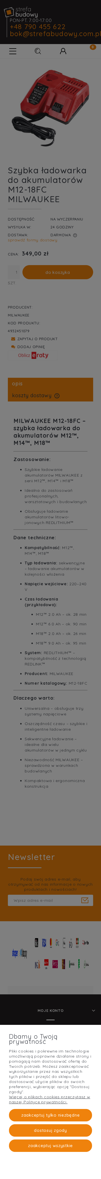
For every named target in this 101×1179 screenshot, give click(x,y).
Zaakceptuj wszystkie (50, 1145)
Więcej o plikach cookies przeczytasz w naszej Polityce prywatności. (49, 1099)
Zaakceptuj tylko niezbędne (50, 1115)
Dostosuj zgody (50, 1130)
